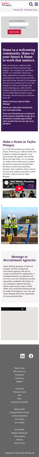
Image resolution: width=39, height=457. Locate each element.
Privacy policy (19, 436)
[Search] (31, 4)
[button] (36, 4)
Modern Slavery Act (20, 433)
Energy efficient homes (19, 412)
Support (19, 381)
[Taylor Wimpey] (6, 4)
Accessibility (19, 429)
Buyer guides (19, 409)
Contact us (19, 378)
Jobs (19, 395)
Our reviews (19, 422)
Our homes (19, 419)
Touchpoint (19, 375)
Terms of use (19, 443)
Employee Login (30, 10)
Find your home (19, 392)
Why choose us (19, 371)
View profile (18, 10)
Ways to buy (19, 368)
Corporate (19, 389)
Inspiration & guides (19, 402)
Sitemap (19, 440)
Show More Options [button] (17, 27)
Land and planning (19, 416)
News (19, 399)
